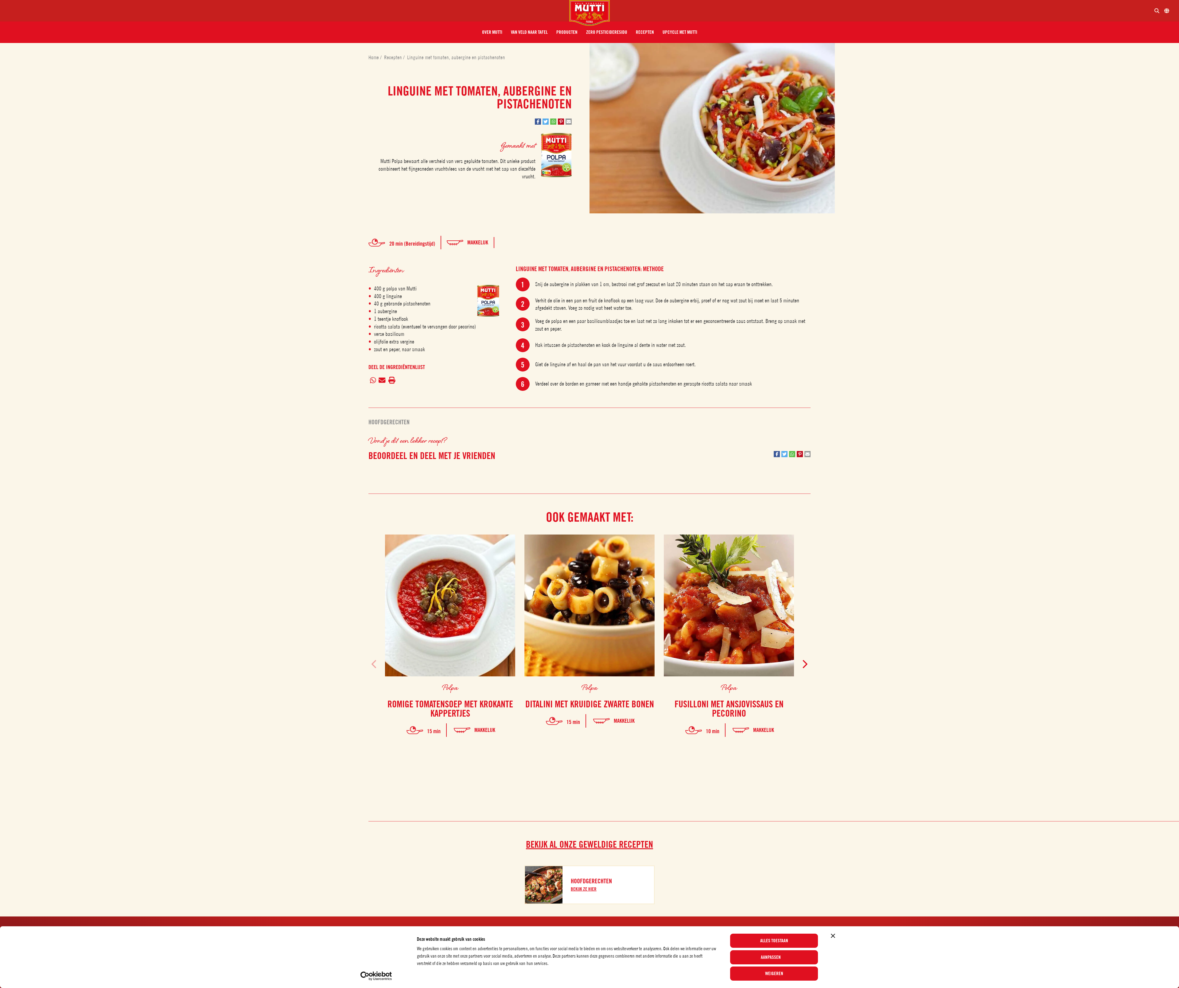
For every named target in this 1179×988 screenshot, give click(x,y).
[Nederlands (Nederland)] (1166, 10)
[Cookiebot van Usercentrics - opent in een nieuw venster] (376, 976)
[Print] (392, 380)
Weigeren (774, 973)
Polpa (450, 687)
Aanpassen (771, 957)
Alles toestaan (774, 940)
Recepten (393, 57)
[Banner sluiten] (833, 936)
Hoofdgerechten (389, 422)
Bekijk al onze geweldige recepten (589, 844)
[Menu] (287, 10)
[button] (492, 32)
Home (374, 57)
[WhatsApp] (372, 380)
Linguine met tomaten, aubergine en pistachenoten (456, 57)
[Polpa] (488, 301)
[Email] (382, 380)
